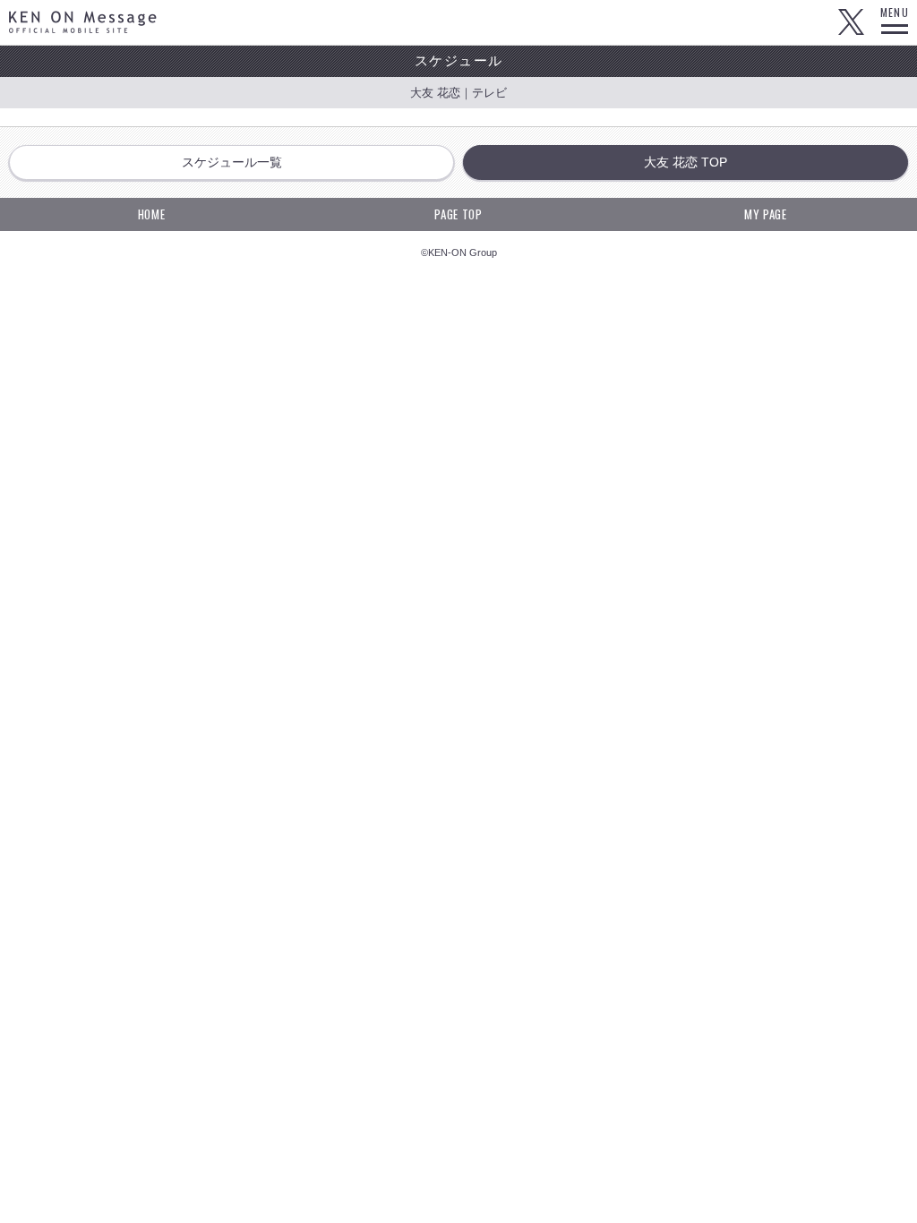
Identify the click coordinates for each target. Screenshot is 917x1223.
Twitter (850, 22)
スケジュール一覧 (232, 162)
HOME (152, 214)
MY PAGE (765, 214)
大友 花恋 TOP (685, 162)
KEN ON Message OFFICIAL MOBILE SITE (83, 22)
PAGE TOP (458, 214)
